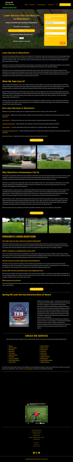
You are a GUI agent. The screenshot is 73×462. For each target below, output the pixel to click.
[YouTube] (39, 453)
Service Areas (41, 4)
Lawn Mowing (5, 115)
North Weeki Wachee (14, 360)
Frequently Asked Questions (19, 236)
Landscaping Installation (8, 124)
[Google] (36, 453)
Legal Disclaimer (36, 444)
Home (26, 4)
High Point (11, 356)
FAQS (57, 4)
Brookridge (11, 349)
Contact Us (51, 4)
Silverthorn (43, 351)
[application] (34, 4)
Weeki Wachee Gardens (46, 360)
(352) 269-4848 (28, 369)
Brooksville (11, 351)
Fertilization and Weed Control (10, 131)
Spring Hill (43, 339)
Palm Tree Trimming (7, 136)
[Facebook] (34, 453)
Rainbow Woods (44, 346)
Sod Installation (6, 127)
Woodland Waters (44, 362)
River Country (43, 349)
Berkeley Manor (13, 347)
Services (32, 4)
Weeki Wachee (44, 358)
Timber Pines (43, 355)
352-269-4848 (36, 433)
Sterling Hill (43, 353)
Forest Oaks (12, 353)
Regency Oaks (44, 347)
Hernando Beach (13, 355)
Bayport (11, 346)
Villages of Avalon (45, 356)
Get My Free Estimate (36, 140)
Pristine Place (12, 362)
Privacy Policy (36, 442)
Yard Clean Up (6, 120)
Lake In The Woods (13, 358)
